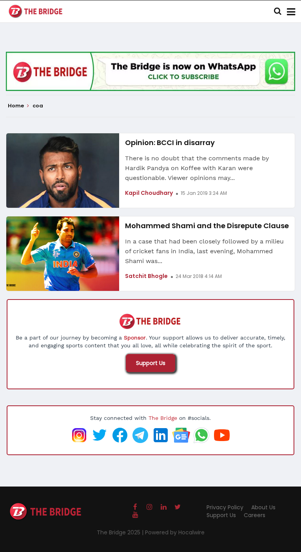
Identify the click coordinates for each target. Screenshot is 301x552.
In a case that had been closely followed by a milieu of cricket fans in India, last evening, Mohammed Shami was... (204, 251)
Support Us (150, 363)
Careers (254, 515)
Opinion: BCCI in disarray (170, 142)
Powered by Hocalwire (175, 532)
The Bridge (163, 418)
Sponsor (135, 337)
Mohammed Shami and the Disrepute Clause (207, 226)
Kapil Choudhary (149, 193)
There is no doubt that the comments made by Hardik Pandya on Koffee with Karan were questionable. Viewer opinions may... (197, 168)
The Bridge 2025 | (121, 532)
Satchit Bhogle (146, 276)
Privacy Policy (225, 507)
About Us (263, 507)
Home (16, 105)
